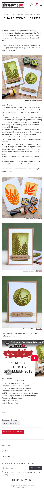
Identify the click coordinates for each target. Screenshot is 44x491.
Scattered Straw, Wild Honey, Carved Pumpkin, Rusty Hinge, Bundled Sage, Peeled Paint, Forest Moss (20, 395)
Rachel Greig (16, 30)
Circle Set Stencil (21, 381)
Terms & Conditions (26, 472)
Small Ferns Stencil (21, 391)
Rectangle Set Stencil (22, 388)
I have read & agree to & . (22, 473)
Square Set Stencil (21, 386)
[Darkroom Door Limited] (13, 5)
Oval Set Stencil (20, 383)
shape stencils (30, 33)
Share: (6, 423)
